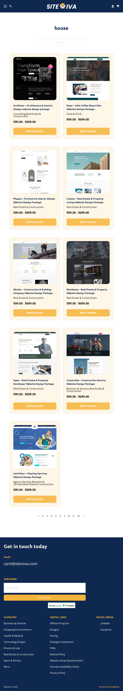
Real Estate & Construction (19, 654)
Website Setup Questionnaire (66, 660)
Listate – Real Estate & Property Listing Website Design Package (85, 200)
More (7, 666)
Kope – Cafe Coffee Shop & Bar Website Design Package (84, 107)
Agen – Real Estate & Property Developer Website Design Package (33, 382)
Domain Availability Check (64, 666)
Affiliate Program (59, 623)
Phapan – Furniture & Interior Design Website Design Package (34, 200)
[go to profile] (113, 6)
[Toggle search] (10, 6)
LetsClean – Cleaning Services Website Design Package (30, 475)
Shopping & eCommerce (17, 629)
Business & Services (15, 623)
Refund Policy (57, 654)
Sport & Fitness (12, 660)
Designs (54, 629)
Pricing (54, 635)
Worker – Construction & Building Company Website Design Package (33, 291)
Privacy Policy (57, 672)
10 (78, 516)
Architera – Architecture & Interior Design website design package (33, 107)
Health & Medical (13, 635)
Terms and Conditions (109, 687)
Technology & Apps (15, 642)
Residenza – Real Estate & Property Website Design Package (87, 291)
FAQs (53, 648)
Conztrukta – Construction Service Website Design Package (86, 382)
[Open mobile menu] (5, 6)
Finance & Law (12, 648)
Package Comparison (62, 642)
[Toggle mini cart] (118, 6)
